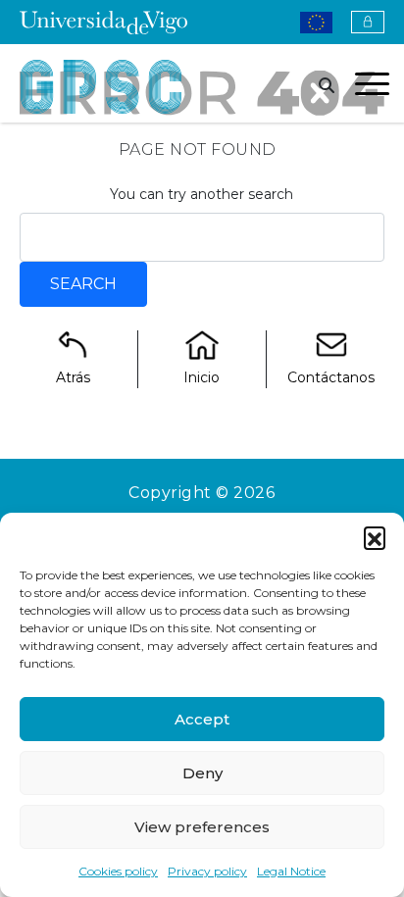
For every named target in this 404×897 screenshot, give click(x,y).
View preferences (202, 827)
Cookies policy (118, 871)
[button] (374, 537)
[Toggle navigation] (372, 87)
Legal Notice (291, 871)
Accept (202, 719)
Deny (202, 773)
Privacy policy (207, 871)
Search (83, 283)
